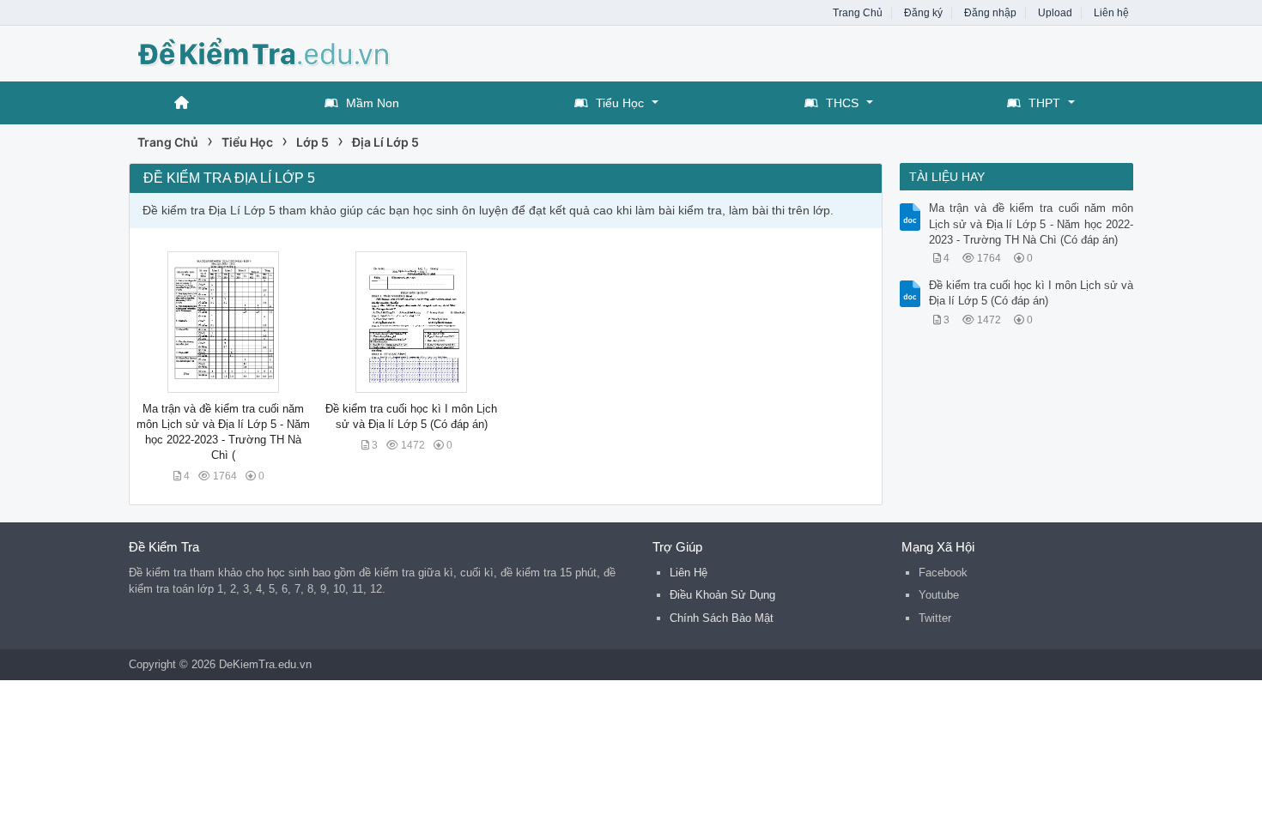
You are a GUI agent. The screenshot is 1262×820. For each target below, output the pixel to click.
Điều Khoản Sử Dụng (722, 594)
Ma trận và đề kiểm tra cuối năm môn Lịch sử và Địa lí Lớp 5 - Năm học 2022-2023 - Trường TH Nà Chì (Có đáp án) (1031, 223)
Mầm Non (372, 103)
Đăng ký (923, 13)
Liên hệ (1111, 13)
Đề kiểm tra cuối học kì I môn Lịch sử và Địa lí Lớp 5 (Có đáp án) (1031, 293)
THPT (1044, 103)
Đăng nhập (990, 13)
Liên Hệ (688, 572)
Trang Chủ (858, 13)
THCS (842, 103)
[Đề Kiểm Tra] (266, 52)
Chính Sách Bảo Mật (722, 618)
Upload (1055, 13)
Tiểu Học (620, 103)
